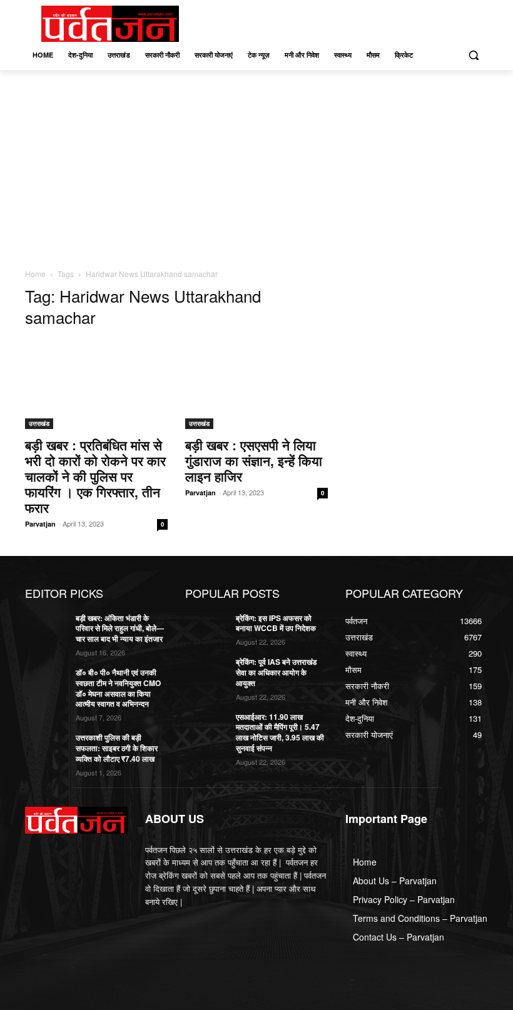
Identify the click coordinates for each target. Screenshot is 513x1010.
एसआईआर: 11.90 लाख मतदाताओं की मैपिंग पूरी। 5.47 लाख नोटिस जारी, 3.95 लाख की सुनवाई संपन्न (280, 732)
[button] (473, 55)
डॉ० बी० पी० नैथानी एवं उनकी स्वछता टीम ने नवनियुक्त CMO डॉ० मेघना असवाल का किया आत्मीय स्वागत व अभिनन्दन (118, 688)
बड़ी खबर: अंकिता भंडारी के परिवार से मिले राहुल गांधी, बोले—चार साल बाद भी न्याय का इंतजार (120, 628)
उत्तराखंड (39, 423)
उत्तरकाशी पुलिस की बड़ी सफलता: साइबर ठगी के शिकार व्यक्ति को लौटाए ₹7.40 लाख (117, 748)
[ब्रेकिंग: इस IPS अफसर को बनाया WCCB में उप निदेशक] (206, 628)
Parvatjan (40, 523)
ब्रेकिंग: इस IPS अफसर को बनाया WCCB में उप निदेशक (276, 623)
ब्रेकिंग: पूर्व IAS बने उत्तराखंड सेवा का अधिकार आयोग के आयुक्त (276, 672)
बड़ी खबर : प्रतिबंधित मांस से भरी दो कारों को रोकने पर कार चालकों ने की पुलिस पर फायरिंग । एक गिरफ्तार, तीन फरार (95, 476)
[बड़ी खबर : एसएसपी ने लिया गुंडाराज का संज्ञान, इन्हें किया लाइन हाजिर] (256, 384)
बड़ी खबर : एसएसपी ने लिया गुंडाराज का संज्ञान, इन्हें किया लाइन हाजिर (253, 460)
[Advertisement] (256, 163)
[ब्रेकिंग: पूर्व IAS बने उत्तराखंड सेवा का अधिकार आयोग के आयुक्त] (206, 672)
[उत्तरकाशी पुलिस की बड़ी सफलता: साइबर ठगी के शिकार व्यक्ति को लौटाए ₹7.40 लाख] (46, 747)
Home (35, 273)
